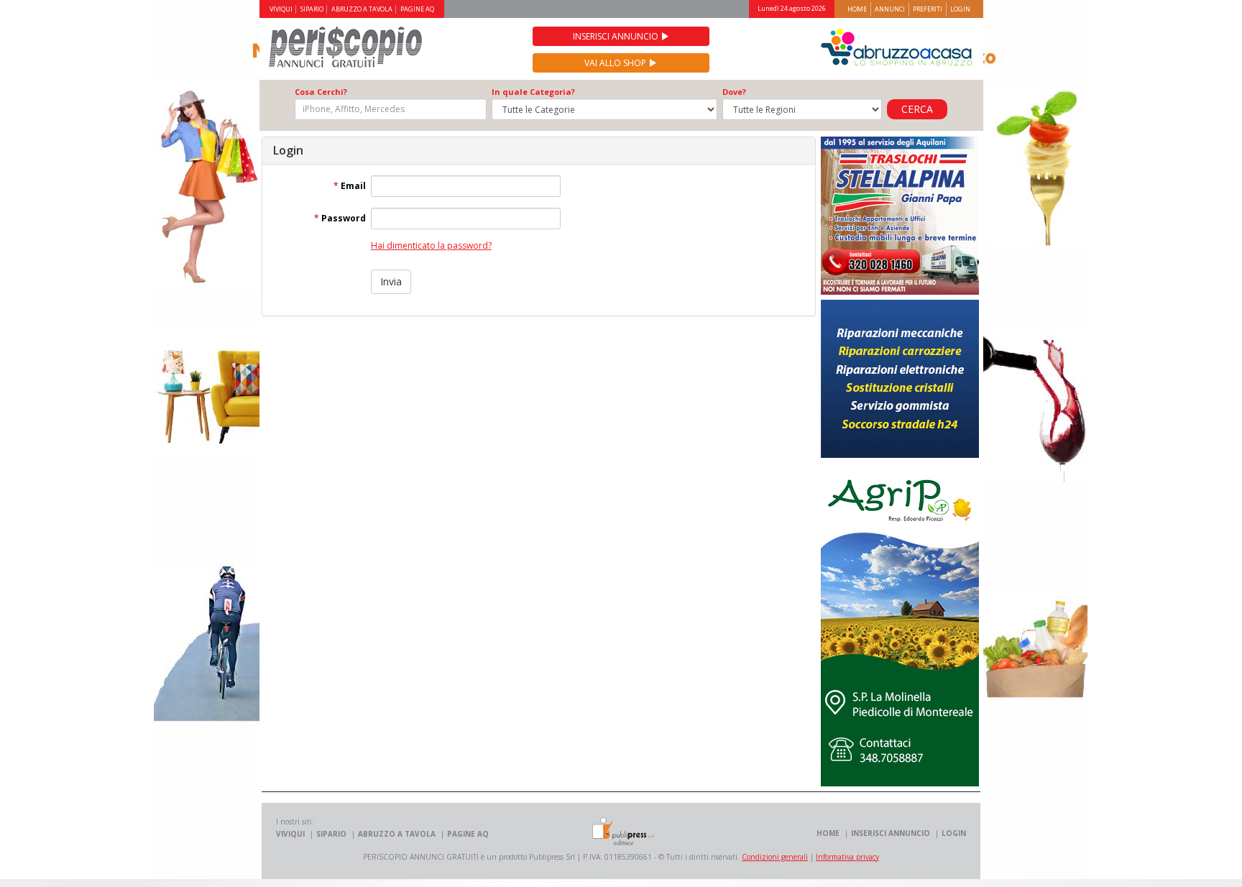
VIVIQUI (281, 9)
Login (960, 9)
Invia (391, 281)
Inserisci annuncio (617, 36)
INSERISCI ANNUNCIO (890, 833)
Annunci (890, 9)
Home (857, 9)
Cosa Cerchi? (321, 92)
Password (340, 218)
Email (350, 186)
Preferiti (927, 9)
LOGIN (954, 833)
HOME (828, 833)
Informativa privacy (847, 857)
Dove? (734, 92)
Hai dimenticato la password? (431, 245)
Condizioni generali (775, 857)
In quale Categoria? (533, 92)
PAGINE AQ (417, 9)
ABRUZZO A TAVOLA (361, 9)
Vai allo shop (616, 63)
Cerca (917, 109)
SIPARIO (311, 9)
